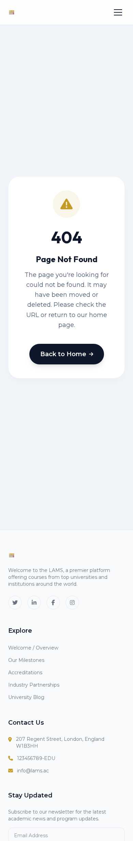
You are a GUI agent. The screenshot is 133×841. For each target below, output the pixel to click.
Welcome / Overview (33, 648)
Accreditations (25, 672)
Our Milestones (26, 660)
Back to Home (63, 354)
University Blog (26, 697)
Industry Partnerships (33, 685)
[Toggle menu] (118, 12)
